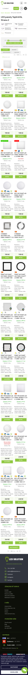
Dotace (6, 612)
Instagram (10, 577)
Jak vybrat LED (8, 628)
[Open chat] (24, 671)
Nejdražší (14, 49)
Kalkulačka (7, 626)
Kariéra (6, 610)
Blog (6, 624)
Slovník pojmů (8, 622)
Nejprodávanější (6, 52)
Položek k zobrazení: (14, 43)
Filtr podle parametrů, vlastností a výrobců (13, 46)
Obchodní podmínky (10, 595)
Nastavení (14, 667)
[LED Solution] (7, 3)
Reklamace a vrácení (10, 597)
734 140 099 (11, 568)
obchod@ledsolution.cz (13, 571)
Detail (7, 95)
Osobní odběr (8, 592)
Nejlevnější (5, 49)
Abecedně (16, 52)
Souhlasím (14, 672)
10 (23, 55)
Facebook (10, 574)
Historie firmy (8, 606)
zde (8, 663)
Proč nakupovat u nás (10, 608)
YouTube (9, 580)
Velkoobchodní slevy (10, 613)
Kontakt (6, 590)
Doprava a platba (9, 594)
